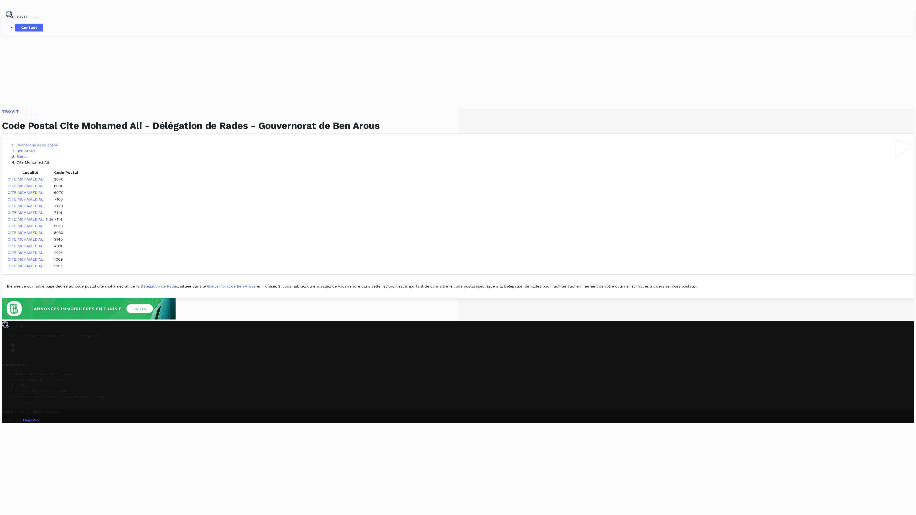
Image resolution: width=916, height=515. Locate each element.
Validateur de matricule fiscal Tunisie (41, 374)
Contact (29, 27)
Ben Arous (25, 151)
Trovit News (21, 402)
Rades (21, 156)
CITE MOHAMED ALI (26, 179)
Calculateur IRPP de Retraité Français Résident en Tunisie (59, 397)
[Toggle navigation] (36, 18)
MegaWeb (31, 420)
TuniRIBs (18, 385)
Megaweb (91, 336)
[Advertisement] (458, 72)
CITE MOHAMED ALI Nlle (30, 219)
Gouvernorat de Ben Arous (231, 286)
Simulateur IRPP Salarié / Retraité (39, 391)
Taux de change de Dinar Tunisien (39, 379)
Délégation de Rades (159, 286)
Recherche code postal (37, 145)
